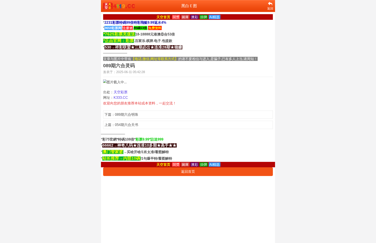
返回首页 (188, 171)
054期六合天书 (126, 125)
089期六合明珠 (126, 114)
